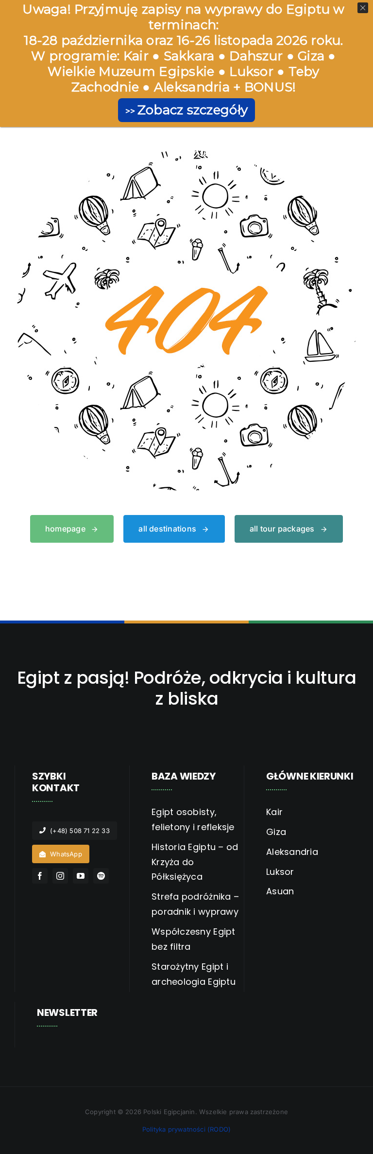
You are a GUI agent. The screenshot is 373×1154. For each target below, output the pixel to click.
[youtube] (80, 876)
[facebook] (40, 876)
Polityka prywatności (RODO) (186, 1129)
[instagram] (60, 876)
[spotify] (101, 876)
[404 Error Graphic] (186, 154)
